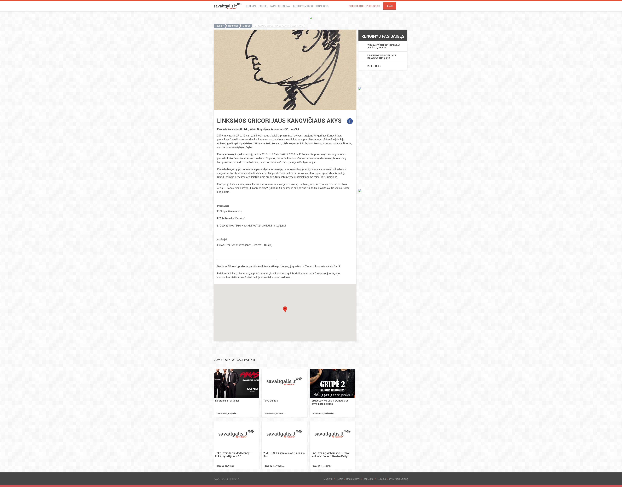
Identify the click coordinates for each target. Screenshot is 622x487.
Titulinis (219, 25)
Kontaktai (368, 478)
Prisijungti (373, 5)
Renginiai (250, 5)
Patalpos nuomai (280, 5)
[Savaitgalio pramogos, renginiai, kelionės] (228, 6)
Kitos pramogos (303, 5)
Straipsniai (322, 5)
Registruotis (356, 5)
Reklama (381, 478)
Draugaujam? (353, 478)
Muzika (246, 25)
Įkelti (389, 6)
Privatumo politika (398, 478)
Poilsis (263, 5)
